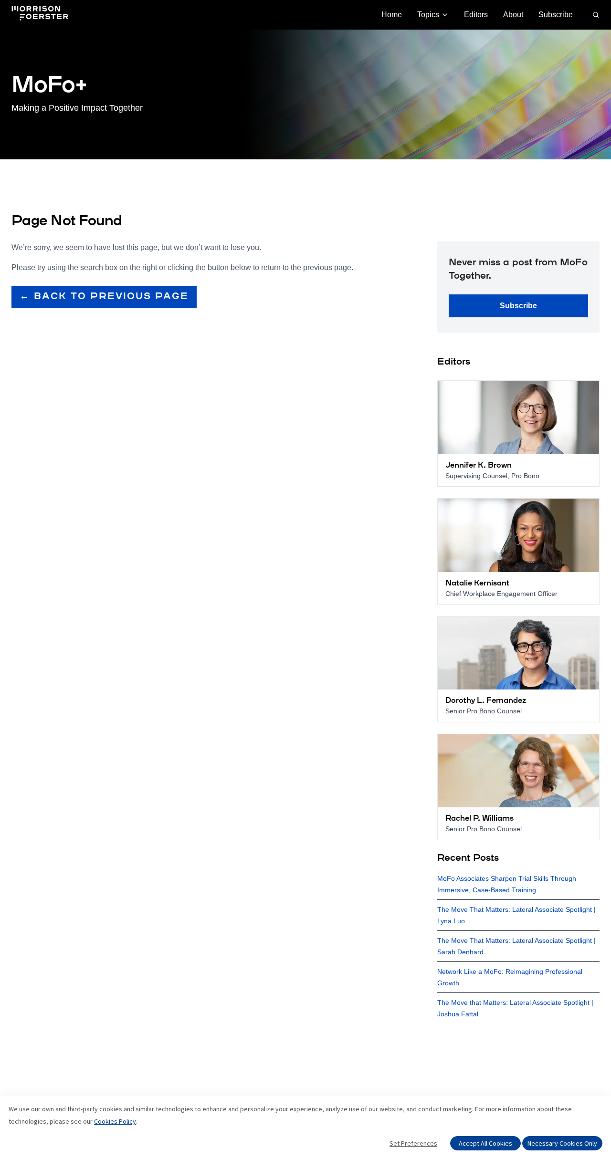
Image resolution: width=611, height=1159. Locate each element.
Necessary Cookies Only (562, 1143)
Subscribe (555, 14)
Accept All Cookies (485, 1143)
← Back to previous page (104, 296)
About (513, 14)
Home (391, 14)
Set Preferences (413, 1143)
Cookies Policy (115, 1121)
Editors (476, 14)
